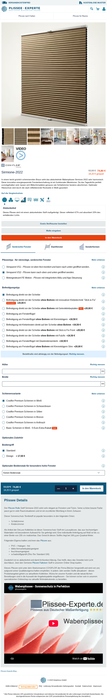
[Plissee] (44, 9)
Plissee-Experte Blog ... (9, 671)
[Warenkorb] (97, 8)
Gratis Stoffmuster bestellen (53, 224)
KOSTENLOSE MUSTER (94, 3)
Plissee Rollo (14, 508)
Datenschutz (87, 686)
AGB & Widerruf (11, 686)
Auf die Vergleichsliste (12, 193)
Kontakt (78, 686)
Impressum (97, 686)
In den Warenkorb (53, 237)
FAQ (40, 686)
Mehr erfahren (98, 260)
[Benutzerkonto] (104, 8)
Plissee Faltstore (40, 563)
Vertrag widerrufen (28, 687)
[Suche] (91, 8)
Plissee (43, 540)
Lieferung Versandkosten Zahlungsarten (58, 686)
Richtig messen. (77, 354)
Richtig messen (97, 364)
